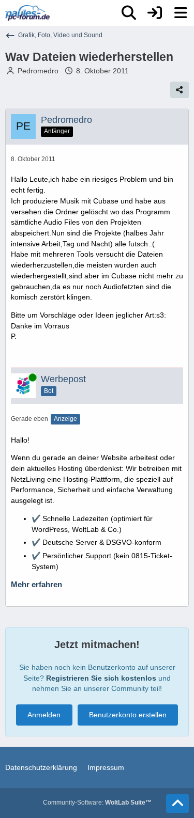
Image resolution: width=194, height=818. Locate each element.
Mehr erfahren (36, 584)
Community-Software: (97, 802)
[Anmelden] (154, 13)
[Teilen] (179, 90)
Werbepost (63, 379)
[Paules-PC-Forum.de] (27, 13)
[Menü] (180, 13)
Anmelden (44, 715)
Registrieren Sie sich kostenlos (101, 678)
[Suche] (128, 13)
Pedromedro (38, 71)
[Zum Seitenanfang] (177, 803)
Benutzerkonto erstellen (128, 715)
